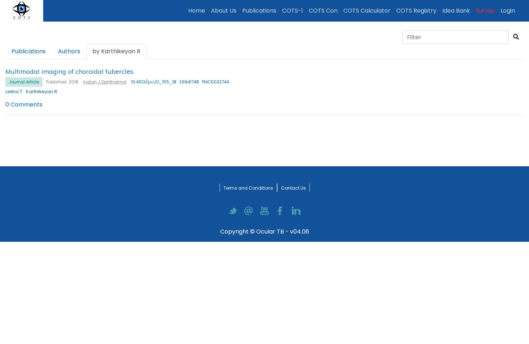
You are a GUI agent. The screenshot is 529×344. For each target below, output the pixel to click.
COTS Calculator (366, 10)
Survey (485, 10)
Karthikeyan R (41, 92)
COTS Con (323, 10)
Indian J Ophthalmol (104, 82)
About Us (223, 10)
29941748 (189, 82)
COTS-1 (292, 10)
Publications (260, 10)
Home (198, 10)
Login (509, 10)
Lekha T (13, 92)
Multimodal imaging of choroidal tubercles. (69, 71)
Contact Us (293, 188)
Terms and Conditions (248, 188)
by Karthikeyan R (116, 51)
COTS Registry (416, 10)
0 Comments (23, 104)
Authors (69, 51)
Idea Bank (456, 10)
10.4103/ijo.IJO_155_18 (153, 82)
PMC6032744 (215, 82)
